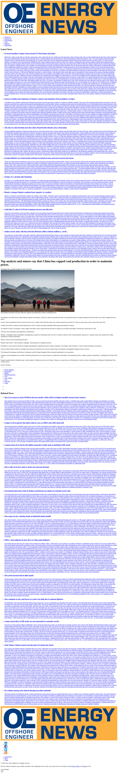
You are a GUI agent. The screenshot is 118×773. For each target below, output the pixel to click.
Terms (6, 760)
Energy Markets (9, 370)
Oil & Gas (7, 37)
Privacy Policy (76, 766)
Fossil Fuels (7, 371)
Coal (5, 376)
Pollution (7, 44)
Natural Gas (7, 39)
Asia (5, 379)
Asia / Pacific (8, 378)
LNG (6, 42)
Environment (8, 40)
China (6, 383)
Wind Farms (8, 45)
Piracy (6, 758)
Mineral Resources (9, 375)
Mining (6, 373)
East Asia (7, 381)
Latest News (8, 756)
